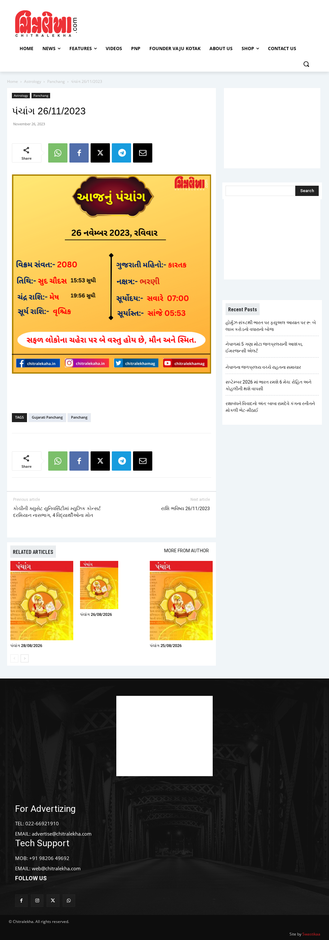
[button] (306, 64)
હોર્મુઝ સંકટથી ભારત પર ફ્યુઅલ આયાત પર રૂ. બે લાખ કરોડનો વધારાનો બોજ (271, 326)
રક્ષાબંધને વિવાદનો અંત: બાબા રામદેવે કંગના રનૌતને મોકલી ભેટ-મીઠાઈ (270, 407)
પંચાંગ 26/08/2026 (96, 614)
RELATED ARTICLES (33, 551)
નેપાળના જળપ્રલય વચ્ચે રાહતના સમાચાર (263, 367)
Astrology (32, 81)
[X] (100, 153)
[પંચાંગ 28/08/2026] (41, 600)
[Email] (142, 153)
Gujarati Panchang (47, 417)
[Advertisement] (163, 22)
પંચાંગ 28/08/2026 (26, 645)
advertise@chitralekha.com (62, 833)
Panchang (56, 81)
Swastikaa (311, 934)
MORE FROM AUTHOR (186, 550)
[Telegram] (121, 153)
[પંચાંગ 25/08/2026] (181, 600)
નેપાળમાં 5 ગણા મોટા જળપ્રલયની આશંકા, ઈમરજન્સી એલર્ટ (264, 347)
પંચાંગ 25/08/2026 (166, 645)
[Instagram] (37, 900)
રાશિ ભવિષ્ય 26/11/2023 (185, 508)
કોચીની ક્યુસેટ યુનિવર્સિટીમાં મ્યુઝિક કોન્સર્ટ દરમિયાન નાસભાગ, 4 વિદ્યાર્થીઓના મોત (57, 512)
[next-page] (25, 658)
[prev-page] (14, 658)
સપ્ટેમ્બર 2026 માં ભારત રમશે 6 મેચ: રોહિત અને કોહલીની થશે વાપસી (268, 385)
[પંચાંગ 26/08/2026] (111, 585)
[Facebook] (79, 153)
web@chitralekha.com (56, 868)
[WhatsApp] (57, 153)
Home (12, 81)
